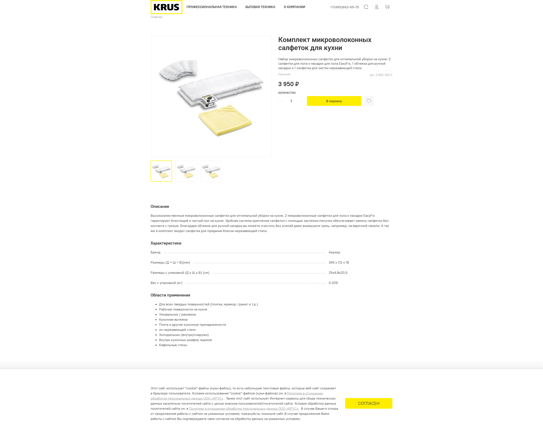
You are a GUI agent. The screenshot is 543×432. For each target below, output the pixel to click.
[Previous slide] (157, 96)
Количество (287, 92)
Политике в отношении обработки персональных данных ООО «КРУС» (243, 408)
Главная (156, 17)
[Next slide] (265, 96)
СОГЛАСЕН (368, 403)
